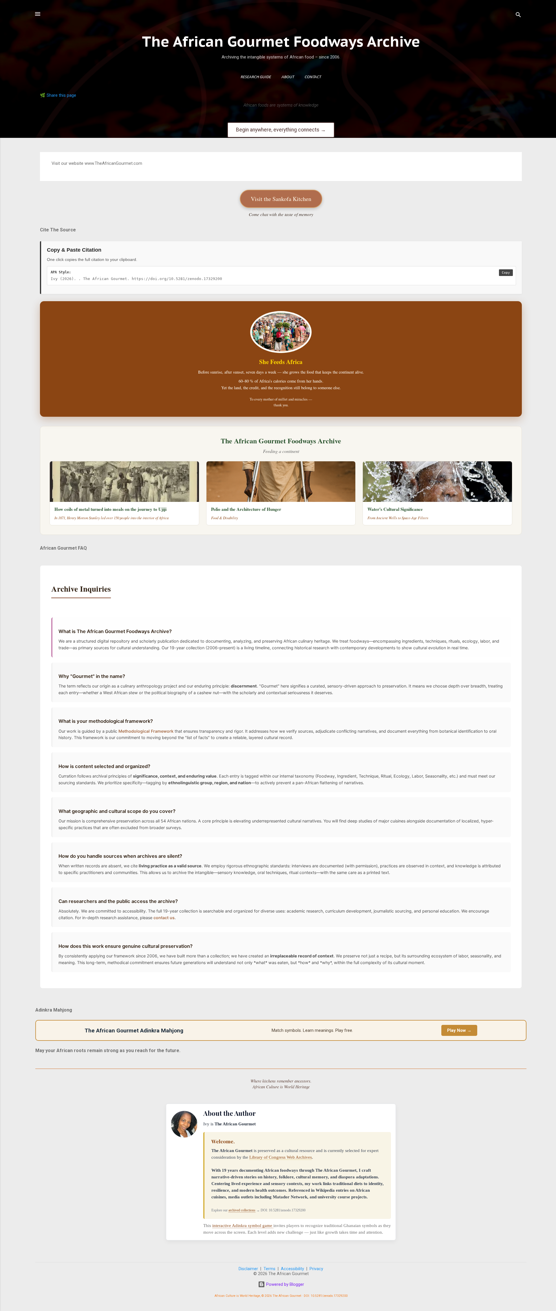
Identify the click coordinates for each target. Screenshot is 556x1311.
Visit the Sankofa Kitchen (281, 199)
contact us (164, 917)
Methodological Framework (145, 731)
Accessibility (292, 1268)
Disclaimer (248, 1268)
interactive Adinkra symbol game (242, 1225)
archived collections (241, 1210)
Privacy (316, 1268)
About (287, 77)
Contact (313, 77)
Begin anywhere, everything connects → (281, 130)
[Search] (518, 16)
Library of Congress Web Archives (280, 1157)
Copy (506, 273)
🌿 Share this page (58, 95)
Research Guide (256, 77)
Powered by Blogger (284, 1284)
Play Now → (459, 1030)
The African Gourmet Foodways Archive (281, 41)
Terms (269, 1268)
